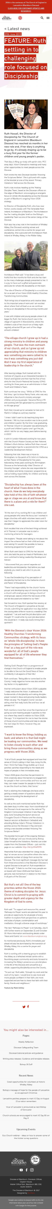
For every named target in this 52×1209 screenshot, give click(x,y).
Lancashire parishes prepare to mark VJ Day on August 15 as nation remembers (26, 1100)
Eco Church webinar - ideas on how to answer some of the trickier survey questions (26, 1137)
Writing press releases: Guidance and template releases (26, 1059)
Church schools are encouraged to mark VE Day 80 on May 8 (26, 1116)
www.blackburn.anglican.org (35, 936)
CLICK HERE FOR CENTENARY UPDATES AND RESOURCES (26, 9)
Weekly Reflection (26, 1042)
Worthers (31, 1193)
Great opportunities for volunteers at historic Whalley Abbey (26, 1083)
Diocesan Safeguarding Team (26, 1048)
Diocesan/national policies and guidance (26, 1053)
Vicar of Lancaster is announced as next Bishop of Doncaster (26, 1108)
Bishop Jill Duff (26, 1064)
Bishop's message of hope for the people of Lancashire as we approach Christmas (26, 1091)
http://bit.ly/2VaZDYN (32, 847)
